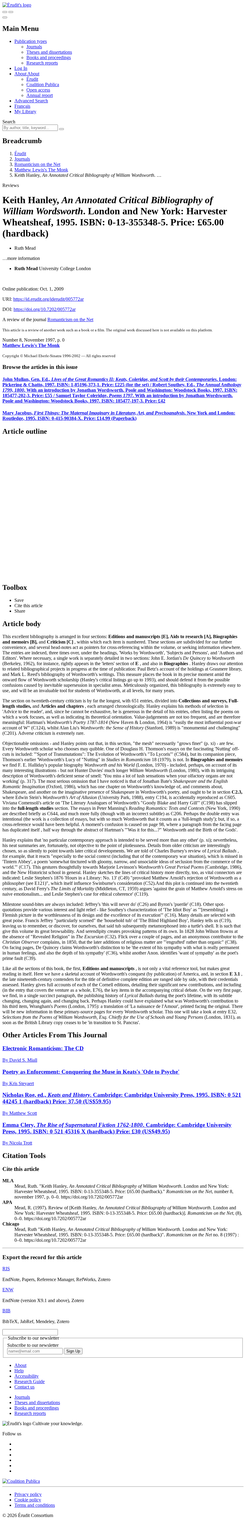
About (33, 73)
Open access (38, 89)
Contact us (24, 1386)
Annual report (39, 95)
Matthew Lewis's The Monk (41, 169)
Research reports (42, 62)
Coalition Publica (42, 84)
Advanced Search (31, 100)
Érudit (32, 79)
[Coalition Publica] (21, 1481)
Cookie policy (27, 1499)
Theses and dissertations (49, 52)
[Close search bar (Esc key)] (10, 12)
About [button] (20, 73)
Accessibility (26, 1376)
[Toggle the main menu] (4, 17)
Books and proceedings (48, 57)
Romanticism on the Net (37, 164)
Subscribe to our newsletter (32, 1345)
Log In (20, 68)
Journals (34, 46)
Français (22, 106)
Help (19, 1370)
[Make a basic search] (4, 12)
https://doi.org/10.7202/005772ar (45, 309)
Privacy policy (28, 1494)
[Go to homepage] (16, 5)
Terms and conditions (34, 1505)
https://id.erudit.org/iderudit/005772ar (48, 299)
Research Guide (29, 1381)
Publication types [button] (30, 41)
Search (8, 121)
